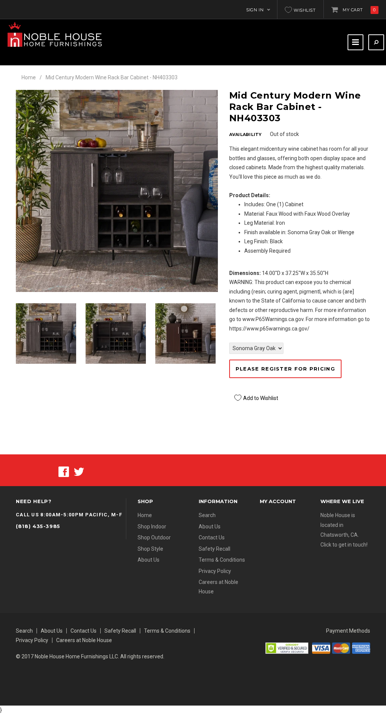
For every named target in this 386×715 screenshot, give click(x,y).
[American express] (361, 647)
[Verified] (286, 647)
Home (28, 77)
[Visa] (321, 647)
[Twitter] (79, 471)
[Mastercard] (341, 647)
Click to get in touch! (344, 545)
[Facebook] (63, 471)
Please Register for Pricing (285, 369)
